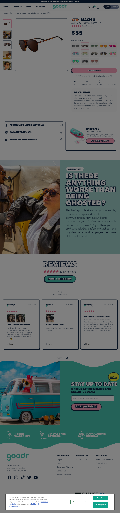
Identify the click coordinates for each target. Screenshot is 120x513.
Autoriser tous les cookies (101, 505)
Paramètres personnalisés (80, 502)
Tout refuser (100, 498)
